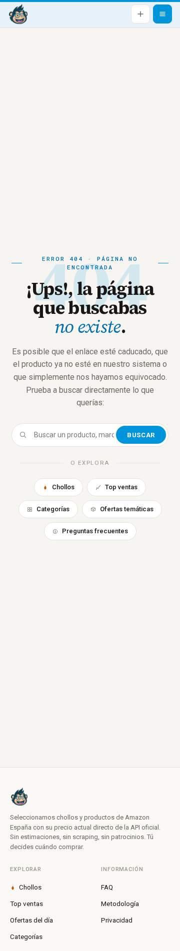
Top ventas (121, 487)
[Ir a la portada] (18, 14)
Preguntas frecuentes (95, 531)
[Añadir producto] (140, 13)
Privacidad (116, 920)
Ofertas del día (31, 920)
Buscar (140, 435)
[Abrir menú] (162, 13)
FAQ (107, 887)
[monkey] (90, 797)
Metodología (120, 904)
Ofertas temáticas (127, 509)
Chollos (63, 487)
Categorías (53, 509)
